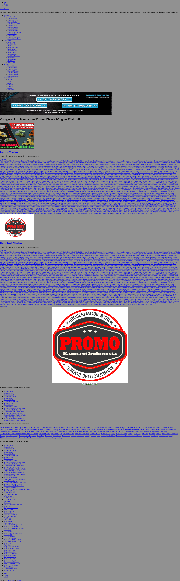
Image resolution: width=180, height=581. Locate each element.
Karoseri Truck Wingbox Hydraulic (10, 193)
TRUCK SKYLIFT (10, 499)
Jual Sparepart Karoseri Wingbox (22, 188)
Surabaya (30, 213)
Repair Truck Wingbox (102, 210)
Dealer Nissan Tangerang (159, 166)
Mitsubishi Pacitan (171, 198)
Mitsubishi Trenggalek (137, 201)
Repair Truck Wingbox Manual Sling (142, 210)
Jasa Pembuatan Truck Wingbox (79, 186)
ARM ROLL (8, 496)
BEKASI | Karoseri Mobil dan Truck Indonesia (102, 428)
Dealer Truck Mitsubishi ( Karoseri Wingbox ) (24, 171)
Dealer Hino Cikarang (95, 161)
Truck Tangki (11, 42)
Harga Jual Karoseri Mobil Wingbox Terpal (117, 173)
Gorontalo (10, 173)
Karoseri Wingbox (13, 27)
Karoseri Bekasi (12, 67)
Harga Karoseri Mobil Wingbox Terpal (150, 174)
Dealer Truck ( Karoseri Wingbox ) (19, 169)
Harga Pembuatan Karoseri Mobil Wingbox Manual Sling (82, 178)
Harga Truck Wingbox (163, 181)
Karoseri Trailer (12, 22)
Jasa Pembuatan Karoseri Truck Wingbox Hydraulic (68, 184)
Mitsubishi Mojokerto (100, 198)
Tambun (36, 213)
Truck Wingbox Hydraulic (84, 213)
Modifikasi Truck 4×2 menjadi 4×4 (14, 418)
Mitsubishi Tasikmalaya (111, 201)
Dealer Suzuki (172, 166)
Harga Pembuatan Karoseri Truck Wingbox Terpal (63, 179)
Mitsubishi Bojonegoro (110, 195)
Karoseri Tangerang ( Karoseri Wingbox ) (136, 191)
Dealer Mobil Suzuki (40, 166)
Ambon (6, 161)
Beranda (6, 15)
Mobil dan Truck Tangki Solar (13, 525)
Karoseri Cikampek (19, 190)
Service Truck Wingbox (114, 211)
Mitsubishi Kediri (110, 196)
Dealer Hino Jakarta (108, 161)
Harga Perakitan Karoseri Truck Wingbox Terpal (132, 181)
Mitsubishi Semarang (129, 200)
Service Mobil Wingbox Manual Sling (75, 211)
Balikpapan (16, 161)
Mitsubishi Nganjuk (113, 198)
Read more (3, 159)
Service (7, 211)
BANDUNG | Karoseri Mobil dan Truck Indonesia (49, 428)
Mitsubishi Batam (64, 195)
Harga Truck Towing (10, 550)
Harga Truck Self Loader (11, 565)
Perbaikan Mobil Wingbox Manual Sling (19, 208)
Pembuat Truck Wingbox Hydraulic (78, 206)
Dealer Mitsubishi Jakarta (167, 162)
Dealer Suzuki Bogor (20, 168)
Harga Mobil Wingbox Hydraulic (131, 176)
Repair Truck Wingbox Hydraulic (120, 210)
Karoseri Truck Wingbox (167, 191)
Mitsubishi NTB (149, 198)
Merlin (19, 580)
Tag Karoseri (7, 40)
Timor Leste (61, 213)
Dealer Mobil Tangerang (54, 166)
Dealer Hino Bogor (81, 161)
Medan (126, 193)
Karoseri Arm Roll (13, 30)
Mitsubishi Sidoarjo (154, 200)
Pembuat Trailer (8, 509)
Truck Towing (12, 52)
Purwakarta (132, 208)
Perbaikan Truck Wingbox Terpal (111, 208)
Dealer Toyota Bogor (126, 168)
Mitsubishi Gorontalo (35, 196)
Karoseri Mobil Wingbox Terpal (100, 191)
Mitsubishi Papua (33, 200)
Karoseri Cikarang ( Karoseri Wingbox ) (76, 190)
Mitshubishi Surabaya (135, 193)
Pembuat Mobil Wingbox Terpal (40, 206)
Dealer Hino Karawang (122, 161)
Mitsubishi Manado (61, 198)
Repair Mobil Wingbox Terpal (85, 210)
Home (5, 2)
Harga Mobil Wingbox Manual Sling (153, 176)
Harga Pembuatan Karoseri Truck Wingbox (144, 178)
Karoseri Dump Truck (14, 39)
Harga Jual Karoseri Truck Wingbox (142, 173)
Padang (93, 203)
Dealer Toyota (78, 168)
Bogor (9, 83)
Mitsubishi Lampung (148, 196)
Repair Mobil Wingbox (24, 210)
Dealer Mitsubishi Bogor (134, 162)
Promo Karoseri (4, 9)
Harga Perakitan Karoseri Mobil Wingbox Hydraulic (120, 179)
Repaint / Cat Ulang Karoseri (166, 208)
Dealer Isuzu (149, 161)
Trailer (9, 45)
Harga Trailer (8, 506)
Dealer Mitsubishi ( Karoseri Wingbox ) (97, 162)
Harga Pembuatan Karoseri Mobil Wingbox (18, 178)
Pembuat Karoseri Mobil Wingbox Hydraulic (147, 203)
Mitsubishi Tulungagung (163, 201)
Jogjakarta (172, 186)
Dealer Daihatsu (64, 430)
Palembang (99, 203)
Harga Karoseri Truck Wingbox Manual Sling (59, 176)
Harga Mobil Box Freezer (11, 548)
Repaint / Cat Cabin (151, 208)
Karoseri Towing (13, 29)
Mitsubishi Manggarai (74, 198)
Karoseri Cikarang (13, 74)
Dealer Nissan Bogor (115, 166)
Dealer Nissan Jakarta (128, 166)
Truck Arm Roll (12, 54)
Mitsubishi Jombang (84, 196)
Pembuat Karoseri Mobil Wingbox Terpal (27, 205)
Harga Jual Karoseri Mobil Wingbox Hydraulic (59, 173)
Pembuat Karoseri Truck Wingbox (50, 205)
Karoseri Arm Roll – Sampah (12, 410)
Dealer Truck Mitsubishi (48, 432)
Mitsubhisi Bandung (161, 193)
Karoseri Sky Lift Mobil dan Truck (14, 486)
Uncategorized (150, 213)
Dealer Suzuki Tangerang (65, 168)
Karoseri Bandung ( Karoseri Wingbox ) (65, 188)
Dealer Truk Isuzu (151, 171)
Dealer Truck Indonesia (101, 169)
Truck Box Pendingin (14, 56)
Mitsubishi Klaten (122, 196)
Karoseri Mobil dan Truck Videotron (14, 420)
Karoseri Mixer (12, 34)
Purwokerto (140, 208)
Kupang (80, 193)
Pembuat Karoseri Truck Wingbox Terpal (131, 205)
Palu (105, 203)
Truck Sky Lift (12, 44)
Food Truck (7, 518)
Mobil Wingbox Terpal (74, 203)
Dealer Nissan (67, 166)
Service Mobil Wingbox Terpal (97, 211)
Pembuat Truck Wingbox (59, 206)
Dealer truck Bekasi (36, 169)
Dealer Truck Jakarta (153, 169)
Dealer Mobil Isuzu (104, 164)
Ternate (49, 213)
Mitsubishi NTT (160, 198)
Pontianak (125, 208)
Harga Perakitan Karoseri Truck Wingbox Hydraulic (67, 181)
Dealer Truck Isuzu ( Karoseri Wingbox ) (133, 169)
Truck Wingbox (12, 51)
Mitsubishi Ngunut (137, 198)
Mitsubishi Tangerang (96, 201)
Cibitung (10, 86)
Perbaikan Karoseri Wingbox (149, 206)
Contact (6, 4)
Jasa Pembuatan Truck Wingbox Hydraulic (102, 186)
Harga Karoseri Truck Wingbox (9, 176)
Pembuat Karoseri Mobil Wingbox (123, 203)
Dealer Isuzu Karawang (42, 162)
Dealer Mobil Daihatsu (112, 430)
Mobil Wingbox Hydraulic (40, 203)
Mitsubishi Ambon (23, 195)
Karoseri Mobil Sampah (11, 487)
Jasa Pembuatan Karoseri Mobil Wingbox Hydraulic (124, 183)
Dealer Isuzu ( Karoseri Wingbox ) (164, 161)
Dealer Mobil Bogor (64, 164)
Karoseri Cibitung (13, 72)
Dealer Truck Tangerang (86, 171)
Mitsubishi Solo (4, 201)
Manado (106, 193)
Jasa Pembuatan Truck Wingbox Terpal (156, 186)
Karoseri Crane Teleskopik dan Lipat (15, 482)
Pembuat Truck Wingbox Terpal (123, 206)
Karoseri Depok (104, 190)
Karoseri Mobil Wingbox (35, 191)
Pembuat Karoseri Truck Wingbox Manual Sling (104, 205)
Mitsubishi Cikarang (150, 195)
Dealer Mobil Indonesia (91, 164)
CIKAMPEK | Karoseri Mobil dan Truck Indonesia (32, 430)
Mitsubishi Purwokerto (89, 200)
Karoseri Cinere (93, 190)
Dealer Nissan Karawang (143, 166)
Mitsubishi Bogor (97, 195)
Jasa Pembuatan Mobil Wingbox (157, 184)
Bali (11, 161)
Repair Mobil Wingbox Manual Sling (64, 210)
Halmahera (17, 173)
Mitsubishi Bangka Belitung (38, 195)
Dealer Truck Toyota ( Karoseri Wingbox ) (120, 171)
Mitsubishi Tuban (150, 201)
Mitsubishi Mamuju (48, 198)
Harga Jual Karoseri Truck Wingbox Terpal (51, 174)
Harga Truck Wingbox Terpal (64, 183)
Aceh (1, 161)
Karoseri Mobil (22, 191)
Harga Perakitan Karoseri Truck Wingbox (38, 181)
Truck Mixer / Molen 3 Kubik (12, 541)
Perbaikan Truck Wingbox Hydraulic (64, 208)
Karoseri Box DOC (13, 35)
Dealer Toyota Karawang (155, 168)
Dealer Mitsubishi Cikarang (150, 162)
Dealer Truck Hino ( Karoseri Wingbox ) (80, 169)
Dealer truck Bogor (49, 169)
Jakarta (10, 79)
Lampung (87, 193)
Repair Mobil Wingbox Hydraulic (42, 210)
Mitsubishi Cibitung (137, 195)
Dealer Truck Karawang (167, 169)
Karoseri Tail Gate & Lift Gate (13, 413)
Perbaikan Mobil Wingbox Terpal (42, 208)
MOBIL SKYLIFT (9, 498)
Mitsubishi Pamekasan (6, 200)
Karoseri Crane (12, 25)
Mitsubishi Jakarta (60, 196)
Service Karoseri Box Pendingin (13, 504)
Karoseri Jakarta (12, 66)
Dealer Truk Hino (139, 171)
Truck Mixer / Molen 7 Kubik (12, 540)
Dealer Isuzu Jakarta (27, 162)
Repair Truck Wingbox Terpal (163, 210)
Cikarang (10, 88)
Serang (2, 211)
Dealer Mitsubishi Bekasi (118, 162)
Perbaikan (137, 206)
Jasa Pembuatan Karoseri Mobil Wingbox (96, 183)
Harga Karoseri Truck (169, 174)
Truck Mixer (11, 57)
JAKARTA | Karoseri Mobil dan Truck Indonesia (133, 432)
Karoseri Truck (154, 191)
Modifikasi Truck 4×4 (10, 477)
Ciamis (170, 428)
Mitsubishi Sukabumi (28, 201)
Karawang (37, 188)
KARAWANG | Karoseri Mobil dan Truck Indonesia (19, 434)
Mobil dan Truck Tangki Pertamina (14, 528)
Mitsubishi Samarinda (115, 200)
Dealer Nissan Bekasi (101, 166)
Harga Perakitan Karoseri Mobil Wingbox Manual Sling (153, 179)
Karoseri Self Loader (14, 23)
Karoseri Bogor (12, 69)
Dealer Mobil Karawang (132, 164)
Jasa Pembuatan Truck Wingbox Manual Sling (130, 186)
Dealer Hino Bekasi (69, 161)
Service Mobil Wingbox (35, 211)
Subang (17, 213)
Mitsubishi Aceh (12, 195)
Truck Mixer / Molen (10, 538)
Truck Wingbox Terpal (119, 213)
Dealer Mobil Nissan (26, 166)
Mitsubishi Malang (23, 198)
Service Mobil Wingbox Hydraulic (53, 211)
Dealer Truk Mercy (163, 171)
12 (6, 306)
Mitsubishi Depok (23, 196)
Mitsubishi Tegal (124, 201)
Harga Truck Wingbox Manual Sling (23, 183)
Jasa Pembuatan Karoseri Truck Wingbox (39, 184)
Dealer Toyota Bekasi (112, 168)
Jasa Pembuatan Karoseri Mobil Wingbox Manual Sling (157, 183)
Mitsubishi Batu (75, 195)
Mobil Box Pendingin (10, 481)
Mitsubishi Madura (11, 198)
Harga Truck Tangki (10, 560)
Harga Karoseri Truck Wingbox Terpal (85, 176)
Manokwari (113, 193)
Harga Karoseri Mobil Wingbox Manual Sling (124, 174)
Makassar (94, 193)
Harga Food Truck (9, 491)
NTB (84, 203)
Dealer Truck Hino (61, 169)
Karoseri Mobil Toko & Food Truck (14, 408)
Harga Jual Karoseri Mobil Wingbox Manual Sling (89, 173)
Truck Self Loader (13, 47)
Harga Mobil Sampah (10, 555)
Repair (178, 208)
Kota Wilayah (8, 78)
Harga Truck (151, 181)
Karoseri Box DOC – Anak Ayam (14, 411)
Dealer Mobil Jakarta (117, 164)
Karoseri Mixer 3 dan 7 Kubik (13, 484)
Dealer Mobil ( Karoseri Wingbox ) (33, 164)
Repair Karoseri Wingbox (8, 210)
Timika (55, 213)
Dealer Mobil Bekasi (51, 164)
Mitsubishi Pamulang (20, 200)
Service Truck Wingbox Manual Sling (155, 211)
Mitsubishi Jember (71, 196)
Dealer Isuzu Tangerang (57, 162)
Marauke (120, 193)
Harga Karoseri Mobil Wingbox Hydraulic (97, 174)
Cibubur (10, 430)
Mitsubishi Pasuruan (45, 200)
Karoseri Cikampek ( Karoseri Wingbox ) (38, 190)
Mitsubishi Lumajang (162, 196)
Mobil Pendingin (9, 511)
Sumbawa (23, 213)
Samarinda (176, 210)
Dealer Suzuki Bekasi (6, 168)
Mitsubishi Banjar (53, 195)
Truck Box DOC (13, 59)
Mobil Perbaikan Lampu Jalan (13, 533)
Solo (12, 213)
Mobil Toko (11, 61)
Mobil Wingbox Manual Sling (58, 203)
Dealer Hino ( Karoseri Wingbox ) (52, 161)
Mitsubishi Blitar (86, 195)
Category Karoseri (9, 17)
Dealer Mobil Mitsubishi (161, 164)
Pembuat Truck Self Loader (12, 563)
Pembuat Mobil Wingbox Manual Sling (18, 206)
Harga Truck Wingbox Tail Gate (45, 183)
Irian (75, 183)
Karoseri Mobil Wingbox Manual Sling (78, 191)
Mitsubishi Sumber (41, 201)
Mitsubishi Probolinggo (74, 200)
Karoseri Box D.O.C (10, 476)
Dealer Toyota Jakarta (140, 168)
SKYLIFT (7, 501)
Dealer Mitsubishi (79, 162)
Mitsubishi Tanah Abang (82, 201)
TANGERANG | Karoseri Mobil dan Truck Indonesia (19, 438)
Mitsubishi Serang (142, 200)
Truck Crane (11, 49)
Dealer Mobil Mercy (147, 164)
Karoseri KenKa (12, 191)
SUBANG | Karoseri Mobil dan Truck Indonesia (124, 436)
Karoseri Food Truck (14, 37)
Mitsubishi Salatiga (102, 200)
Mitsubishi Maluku (35, 198)
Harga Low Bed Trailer (11, 508)
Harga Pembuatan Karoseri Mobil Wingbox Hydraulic (48, 178)
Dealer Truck (4, 169)
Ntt (10, 436)
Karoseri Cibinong (13, 71)
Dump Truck (11, 62)
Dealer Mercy (69, 162)
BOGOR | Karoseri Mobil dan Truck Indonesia (150, 428)
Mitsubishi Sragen (15, 201)
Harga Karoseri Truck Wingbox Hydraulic (32, 176)
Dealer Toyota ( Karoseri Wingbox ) (94, 168)
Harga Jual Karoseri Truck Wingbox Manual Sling (22, 174)
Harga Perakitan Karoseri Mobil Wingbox (91, 179)
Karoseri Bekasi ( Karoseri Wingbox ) (99, 188)
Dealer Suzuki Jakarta (34, 168)
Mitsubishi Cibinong (124, 195)
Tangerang (11, 89)
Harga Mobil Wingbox (113, 176)
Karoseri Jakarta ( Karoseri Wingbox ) (132, 190)
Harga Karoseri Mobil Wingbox (74, 174)
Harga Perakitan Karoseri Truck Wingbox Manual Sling (100, 181)
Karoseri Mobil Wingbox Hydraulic (54, 191)
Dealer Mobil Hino (77, 164)
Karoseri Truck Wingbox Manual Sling (33, 193)
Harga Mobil (102, 176)
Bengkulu (123, 428)
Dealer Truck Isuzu (114, 169)
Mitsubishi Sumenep (54, 201)
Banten (30, 161)
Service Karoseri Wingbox (18, 211)
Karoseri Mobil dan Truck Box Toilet (15, 415)
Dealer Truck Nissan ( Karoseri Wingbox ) (65, 171)
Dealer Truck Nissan (46, 171)
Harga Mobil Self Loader (11, 562)
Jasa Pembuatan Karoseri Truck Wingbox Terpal (132, 184)
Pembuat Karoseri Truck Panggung (14, 479)
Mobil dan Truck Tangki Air (12, 526)
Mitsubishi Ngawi (125, 198)
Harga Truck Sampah (10, 557)
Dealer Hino (36, 161)
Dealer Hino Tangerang (138, 161)
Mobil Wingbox (26, 203)
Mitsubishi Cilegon (163, 195)
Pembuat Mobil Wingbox (152, 205)
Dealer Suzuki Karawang (49, 168)
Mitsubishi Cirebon (10, 196)
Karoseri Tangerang (13, 76)
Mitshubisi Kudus (148, 193)
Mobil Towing (8, 530)
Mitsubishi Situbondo (167, 200)
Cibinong (10, 84)
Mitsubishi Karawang (97, 196)
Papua (110, 203)
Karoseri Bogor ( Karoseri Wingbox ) (133, 188)
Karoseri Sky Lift (13, 20)
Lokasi (6, 5)
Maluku (100, 193)
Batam (76, 428)
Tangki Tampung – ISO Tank (12, 417)
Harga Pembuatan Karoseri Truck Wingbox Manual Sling (30, 179)
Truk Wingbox (131, 213)
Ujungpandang (140, 213)
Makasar (145, 434)
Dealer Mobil (18, 164)
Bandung (24, 161)
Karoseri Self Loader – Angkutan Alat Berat (17, 489)
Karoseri (6, 64)
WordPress (11, 580)
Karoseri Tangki (12, 18)
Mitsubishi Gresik (48, 196)
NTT (88, 203)
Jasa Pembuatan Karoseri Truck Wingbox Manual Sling (100, 184)
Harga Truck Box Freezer (11, 546)
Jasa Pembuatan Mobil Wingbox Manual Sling (30, 186)
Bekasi (10, 81)
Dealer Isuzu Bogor (14, 162)
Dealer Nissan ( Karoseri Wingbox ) (83, 166)
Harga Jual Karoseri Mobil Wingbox (33, 173)
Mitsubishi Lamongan (134, 196)
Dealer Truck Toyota (101, 171)
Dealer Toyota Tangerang (171, 168)
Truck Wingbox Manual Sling (102, 213)
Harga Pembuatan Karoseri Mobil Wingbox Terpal (115, 178)
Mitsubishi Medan (87, 198)
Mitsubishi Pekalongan (59, 200)
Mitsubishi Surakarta (67, 201)
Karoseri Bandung (46, 188)
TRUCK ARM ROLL (10, 494)
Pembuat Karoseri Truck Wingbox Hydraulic (75, 205)
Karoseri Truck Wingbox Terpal (55, 193)
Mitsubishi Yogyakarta (14, 203)
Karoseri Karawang (150, 190)
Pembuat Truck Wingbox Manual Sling (101, 206)
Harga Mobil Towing (10, 552)
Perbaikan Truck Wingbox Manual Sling (88, 208)
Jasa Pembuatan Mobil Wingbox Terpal (57, 186)
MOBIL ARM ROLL (10, 492)
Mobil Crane (7, 543)
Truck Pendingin (9, 513)
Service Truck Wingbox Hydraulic (133, 211)
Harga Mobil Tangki (10, 558)
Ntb (7, 436)
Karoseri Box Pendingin (15, 32)
